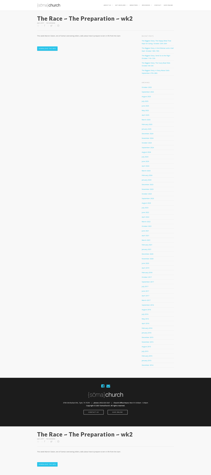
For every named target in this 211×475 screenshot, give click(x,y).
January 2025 (146, 129)
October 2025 (147, 87)
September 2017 (148, 282)
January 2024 (146, 180)
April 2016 (145, 323)
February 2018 (147, 272)
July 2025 (145, 101)
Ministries (134, 5)
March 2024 (146, 171)
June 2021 (145, 231)
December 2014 (147, 365)
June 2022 (145, 212)
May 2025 (145, 110)
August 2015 (146, 347)
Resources (146, 5)
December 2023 (147, 184)
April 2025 (145, 115)
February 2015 (147, 356)
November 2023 (147, 189)
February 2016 (147, 328)
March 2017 (146, 300)
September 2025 (148, 92)
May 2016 (145, 319)
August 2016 (146, 310)
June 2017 (145, 291)
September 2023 (148, 198)
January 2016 (146, 333)
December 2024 (147, 134)
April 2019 (145, 268)
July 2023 (145, 208)
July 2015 (145, 351)
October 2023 (147, 194)
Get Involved (120, 5)
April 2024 (145, 166)
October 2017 (147, 277)
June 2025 (145, 106)
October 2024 (147, 143)
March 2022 (146, 222)
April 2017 (145, 296)
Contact (157, 5)
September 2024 (148, 147)
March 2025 (146, 120)
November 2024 (147, 138)
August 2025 (146, 96)
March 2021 (146, 240)
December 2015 (147, 337)
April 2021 (145, 235)
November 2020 (147, 259)
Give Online (168, 5)
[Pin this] (58, 26)
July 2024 (145, 157)
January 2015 (146, 360)
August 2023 (146, 203)
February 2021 (147, 245)
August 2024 (146, 152)
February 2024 (147, 175)
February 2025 (147, 124)
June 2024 (145, 161)
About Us (107, 5)
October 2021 (147, 226)
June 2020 (145, 263)
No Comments (50, 23)
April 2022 (145, 217)
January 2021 (146, 249)
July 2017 (145, 286)
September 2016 (148, 305)
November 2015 (147, 342)
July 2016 (145, 314)
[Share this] (45, 26)
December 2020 (147, 254)
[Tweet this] (51, 26)
